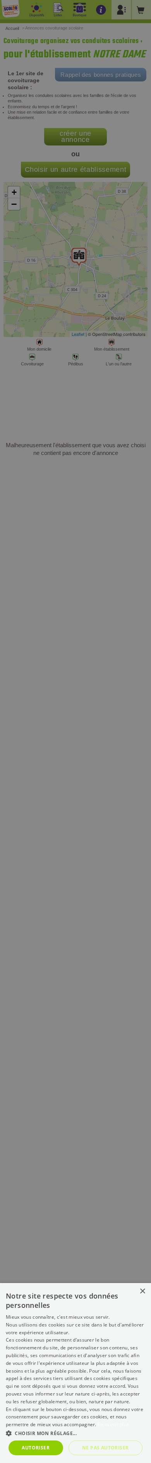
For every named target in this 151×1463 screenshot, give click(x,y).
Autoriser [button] (36, 1447)
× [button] (142, 1291)
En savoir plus (113, 1424)
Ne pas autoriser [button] (105, 1447)
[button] (75, 1432)
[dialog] (75, 1373)
